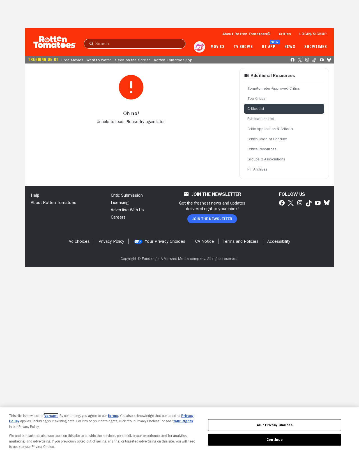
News (289, 47)
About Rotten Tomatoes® (246, 34)
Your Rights (183, 421)
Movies (217, 47)
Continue (274, 439)
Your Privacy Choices (165, 241)
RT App (268, 47)
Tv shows (243, 47)
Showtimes (315, 47)
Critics (285, 34)
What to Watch (99, 60)
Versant (51, 416)
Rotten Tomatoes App (173, 60)
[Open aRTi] (199, 47)
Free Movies (72, 60)
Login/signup (313, 34)
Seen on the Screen (133, 60)
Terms (113, 416)
